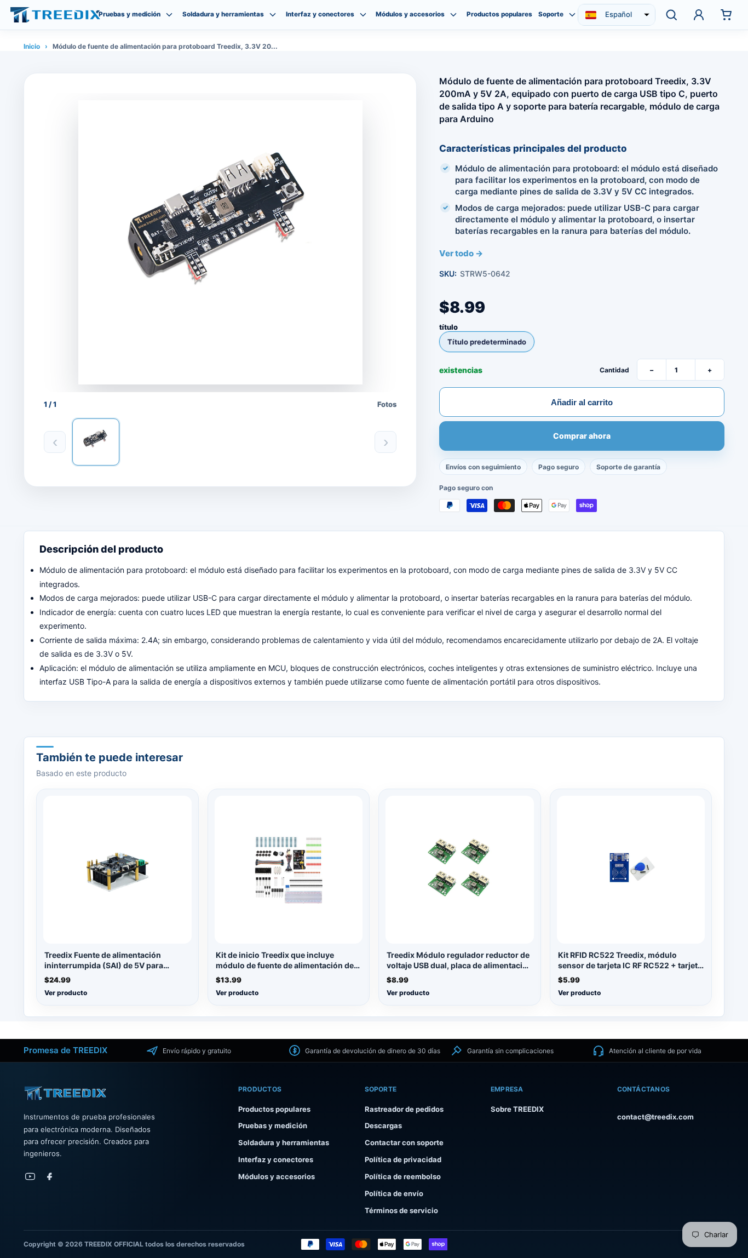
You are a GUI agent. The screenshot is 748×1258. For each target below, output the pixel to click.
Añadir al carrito (582, 402)
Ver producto (65, 993)
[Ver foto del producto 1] (95, 442)
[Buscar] (671, 14)
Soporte (550, 14)
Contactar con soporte (404, 1142)
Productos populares (499, 14)
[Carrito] (726, 14)
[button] (616, 14)
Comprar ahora (581, 436)
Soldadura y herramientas (223, 14)
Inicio (32, 46)
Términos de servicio (401, 1210)
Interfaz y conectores (320, 14)
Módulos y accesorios (410, 14)
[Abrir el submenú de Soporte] (572, 15)
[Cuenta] (698, 14)
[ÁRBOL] (55, 14)
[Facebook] (49, 1176)
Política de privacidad (403, 1159)
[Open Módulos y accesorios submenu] (453, 15)
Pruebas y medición (129, 14)
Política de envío (394, 1193)
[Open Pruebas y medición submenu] (169, 15)
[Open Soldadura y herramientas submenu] (272, 15)
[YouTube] (30, 1176)
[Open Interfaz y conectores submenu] (363, 15)
